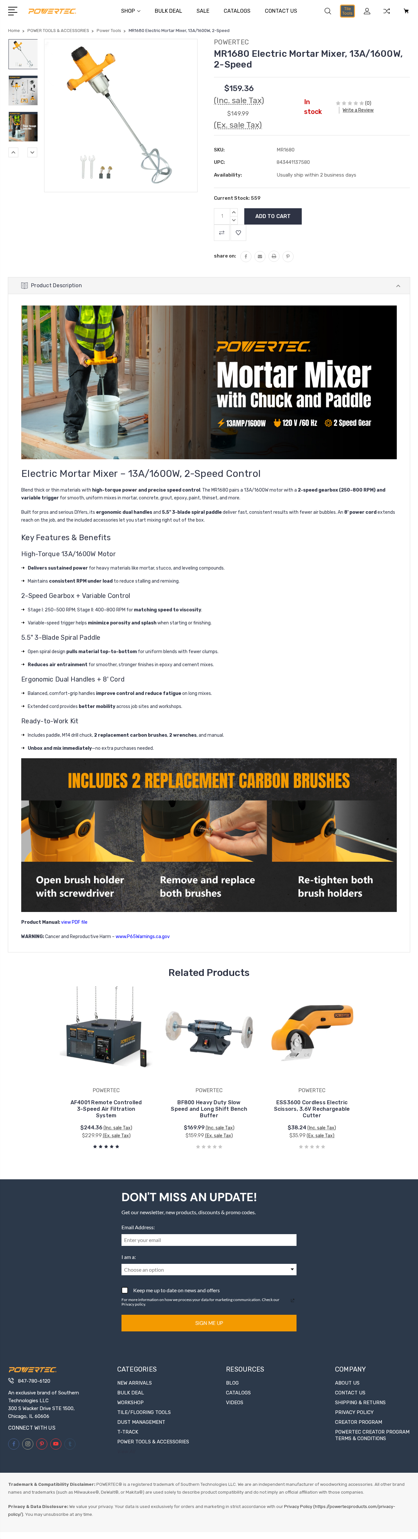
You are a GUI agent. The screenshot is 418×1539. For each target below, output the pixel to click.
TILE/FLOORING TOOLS (144, 1412)
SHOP (128, 11)
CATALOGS (237, 11)
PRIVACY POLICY (354, 1412)
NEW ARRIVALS (134, 1383)
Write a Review (358, 110)
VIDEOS (234, 1403)
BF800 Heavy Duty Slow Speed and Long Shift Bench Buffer (209, 1109)
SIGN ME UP (209, 1323)
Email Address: (138, 1227)
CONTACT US (281, 11)
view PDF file (74, 922)
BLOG (232, 1383)
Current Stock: (237, 198)
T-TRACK (127, 1432)
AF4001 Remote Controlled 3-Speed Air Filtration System (106, 1109)
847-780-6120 (34, 1381)
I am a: (128, 1257)
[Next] (32, 152)
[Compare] (386, 15)
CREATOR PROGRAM (358, 1422)
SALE (203, 11)
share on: (225, 256)
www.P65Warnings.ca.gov (143, 936)
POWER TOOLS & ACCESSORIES (153, 1442)
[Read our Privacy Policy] (293, 1300)
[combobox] (209, 1269)
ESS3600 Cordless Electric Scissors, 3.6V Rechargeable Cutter (312, 1109)
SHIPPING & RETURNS (360, 1403)
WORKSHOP (130, 1403)
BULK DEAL (168, 11)
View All (126, 1451)
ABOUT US (347, 1383)
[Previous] (13, 152)
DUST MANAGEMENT (141, 1422)
